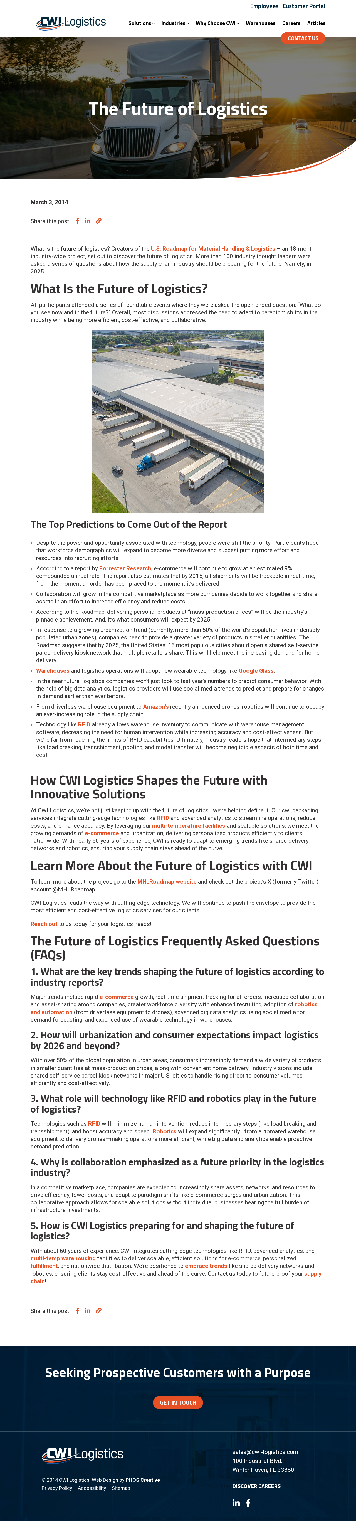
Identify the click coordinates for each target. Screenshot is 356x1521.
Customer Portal (304, 6)
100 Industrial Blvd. (258, 1461)
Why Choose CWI (216, 23)
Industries (174, 23)
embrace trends (206, 1266)
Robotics (165, 1131)
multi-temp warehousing (63, 1258)
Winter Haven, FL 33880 (263, 1469)
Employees (264, 6)
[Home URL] (82, 1462)
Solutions (140, 23)
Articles (316, 23)
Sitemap (121, 1488)
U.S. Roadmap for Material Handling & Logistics (213, 248)
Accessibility (92, 1488)
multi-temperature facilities (188, 825)
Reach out (44, 924)
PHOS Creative (143, 1480)
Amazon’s (156, 706)
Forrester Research (125, 568)
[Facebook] (248, 1503)
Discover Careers (257, 1485)
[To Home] (71, 28)
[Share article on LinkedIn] (87, 221)
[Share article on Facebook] (78, 221)
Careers (291, 23)
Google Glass (256, 670)
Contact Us (303, 38)
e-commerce (102, 833)
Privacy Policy (57, 1488)
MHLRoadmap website (167, 881)
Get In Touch (178, 1402)
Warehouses (260, 23)
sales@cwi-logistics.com (265, 1451)
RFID (84, 724)
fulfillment (44, 1266)
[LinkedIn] (236, 1503)
